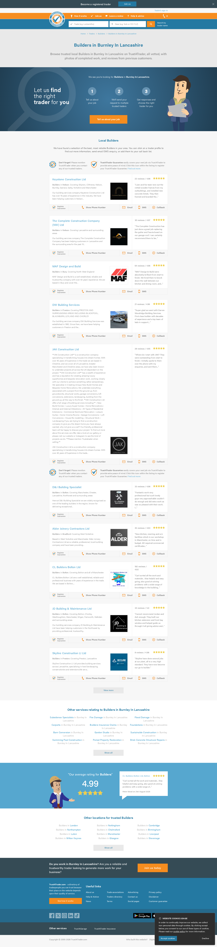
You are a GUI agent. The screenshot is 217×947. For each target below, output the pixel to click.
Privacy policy (155, 892)
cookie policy (179, 931)
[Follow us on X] (58, 915)
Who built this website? (136, 939)
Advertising (133, 892)
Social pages (133, 901)
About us (90, 892)
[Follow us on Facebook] (52, 915)
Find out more (134, 168)
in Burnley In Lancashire (68, 719)
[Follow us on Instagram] (64, 915)
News (88, 901)
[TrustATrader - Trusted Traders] (57, 15)
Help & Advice (92, 896)
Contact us (133, 896)
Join (127, 3)
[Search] (151, 24)
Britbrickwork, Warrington (134, 779)
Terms (109, 901)
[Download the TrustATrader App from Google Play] (142, 915)
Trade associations (115, 892)
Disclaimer (154, 896)
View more (109, 690)
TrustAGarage (80, 928)
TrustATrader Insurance (105, 928)
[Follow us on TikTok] (77, 915)
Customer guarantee (158, 901)
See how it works (65, 900)
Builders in (68, 825)
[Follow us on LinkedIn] (70, 915)
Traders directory (114, 896)
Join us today (152, 868)
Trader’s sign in (161, 10)
